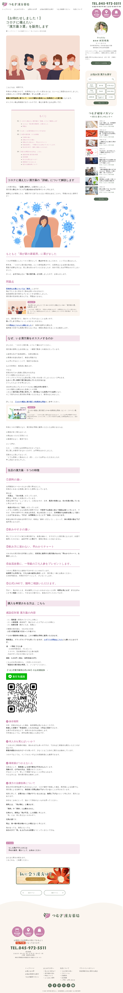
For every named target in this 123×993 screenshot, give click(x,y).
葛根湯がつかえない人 (29, 162)
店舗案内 (64, 975)
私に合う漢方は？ (50, 971)
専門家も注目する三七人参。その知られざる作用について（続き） (107, 133)
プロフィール (66, 973)
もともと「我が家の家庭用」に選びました (35, 124)
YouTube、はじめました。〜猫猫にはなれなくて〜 (107, 151)
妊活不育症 (92, 85)
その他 (111, 97)
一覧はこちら (101, 102)
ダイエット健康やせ (101, 97)
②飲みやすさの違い (29, 139)
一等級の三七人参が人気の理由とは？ (107, 142)
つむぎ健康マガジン (63, 9)
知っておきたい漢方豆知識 (107, 126)
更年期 (101, 85)
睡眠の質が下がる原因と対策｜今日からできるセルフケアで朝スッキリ (107, 161)
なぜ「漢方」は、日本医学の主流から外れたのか (107, 123)
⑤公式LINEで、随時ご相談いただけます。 (36, 147)
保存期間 (25, 157)
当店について (77, 9)
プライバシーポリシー (87, 968)
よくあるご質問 (49, 977)
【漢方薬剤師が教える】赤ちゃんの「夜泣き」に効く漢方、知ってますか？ (107, 171)
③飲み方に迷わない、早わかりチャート (35, 142)
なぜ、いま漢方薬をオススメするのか (33, 131)
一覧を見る (101, 199)
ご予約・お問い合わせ (68, 980)
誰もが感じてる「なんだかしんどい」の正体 (107, 189)
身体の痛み (110, 91)
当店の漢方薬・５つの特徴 (30, 134)
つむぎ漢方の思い (67, 971)
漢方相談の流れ (49, 973)
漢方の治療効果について (30, 164)
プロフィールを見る (101, 63)
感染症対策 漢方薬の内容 (30, 154)
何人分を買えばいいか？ (30, 159)
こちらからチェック (35, 879)
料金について (49, 975)
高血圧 (101, 91)
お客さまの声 (32, 9)
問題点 (25, 126)
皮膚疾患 (91, 97)
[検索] (113, 79)
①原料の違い (27, 137)
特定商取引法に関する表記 (88, 971)
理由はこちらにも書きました (21, 325)
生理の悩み (110, 85)
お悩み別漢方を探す (47, 9)
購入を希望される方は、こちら (31, 151)
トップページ (6, 9)
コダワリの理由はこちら (53, 640)
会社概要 (64, 977)
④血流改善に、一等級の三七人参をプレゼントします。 (39, 144)
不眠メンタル (91, 91)
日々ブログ (103, 154)
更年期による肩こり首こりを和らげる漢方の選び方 (107, 179)
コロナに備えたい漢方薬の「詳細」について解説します (39, 121)
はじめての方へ (19, 9)
